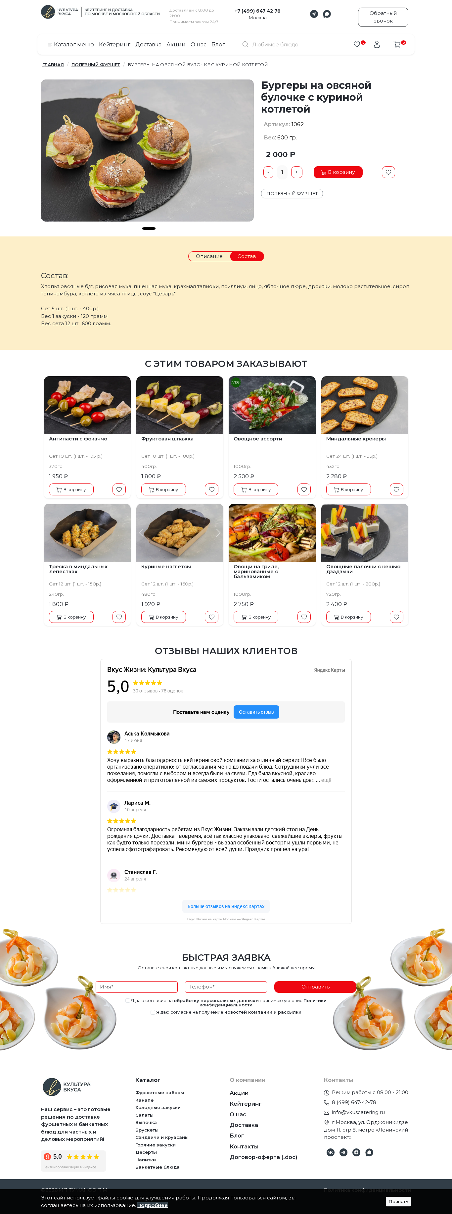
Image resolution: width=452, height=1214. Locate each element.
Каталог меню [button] (73, 44)
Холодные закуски (158, 1107)
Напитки (145, 1159)
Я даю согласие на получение (228, 1012)
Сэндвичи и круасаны (162, 1137)
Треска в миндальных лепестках (78, 569)
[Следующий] (216, 533)
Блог (218, 44)
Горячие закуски (155, 1144)
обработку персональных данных (214, 1000)
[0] (357, 44)
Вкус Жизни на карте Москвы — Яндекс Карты (226, 919)
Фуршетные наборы (159, 1092)
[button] (314, 14)
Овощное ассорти (258, 438)
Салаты (144, 1115)
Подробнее (152, 1205)
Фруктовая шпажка (167, 438)
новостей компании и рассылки (262, 1012)
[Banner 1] (149, 228)
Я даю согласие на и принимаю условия (228, 1002)
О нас (198, 44)
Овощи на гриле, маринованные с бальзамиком (256, 571)
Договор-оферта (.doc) (263, 1157)
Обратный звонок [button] (383, 17)
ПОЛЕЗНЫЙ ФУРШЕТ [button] (292, 193)
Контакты (244, 1146)
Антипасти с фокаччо (78, 438)
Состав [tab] (247, 256)
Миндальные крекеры (356, 438)
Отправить (315, 987)
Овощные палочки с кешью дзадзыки (363, 569)
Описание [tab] (209, 256)
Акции (176, 44)
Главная (53, 64)
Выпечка (146, 1122)
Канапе (144, 1100)
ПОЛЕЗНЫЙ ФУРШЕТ (95, 64)
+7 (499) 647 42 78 (258, 11)
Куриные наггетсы (166, 566)
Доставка (148, 44)
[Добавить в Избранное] (388, 172)
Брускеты (146, 1130)
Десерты (146, 1152)
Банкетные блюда (157, 1167)
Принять (398, 1201)
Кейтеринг (114, 44)
